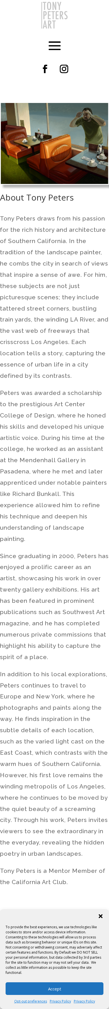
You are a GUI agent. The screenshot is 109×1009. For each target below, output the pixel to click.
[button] (100, 916)
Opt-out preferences (30, 1001)
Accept (54, 989)
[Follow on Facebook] (45, 68)
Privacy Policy (60, 1001)
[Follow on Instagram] (64, 68)
